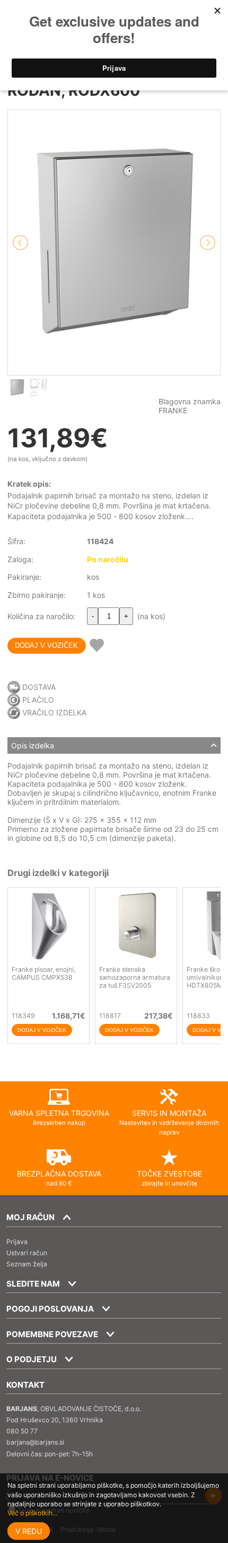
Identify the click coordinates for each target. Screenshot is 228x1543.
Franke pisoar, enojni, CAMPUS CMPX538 (43, 973)
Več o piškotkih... (32, 1513)
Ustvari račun (26, 1253)
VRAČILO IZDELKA (54, 712)
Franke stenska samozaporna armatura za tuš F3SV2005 (134, 977)
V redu (28, 1531)
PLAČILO (38, 699)
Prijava (17, 1242)
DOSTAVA (39, 686)
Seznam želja (26, 1264)
